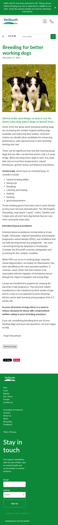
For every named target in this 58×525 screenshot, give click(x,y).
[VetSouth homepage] (22, 21)
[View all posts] (3, 36)
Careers (6, 413)
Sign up (14, 503)
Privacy (13, 432)
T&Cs (5, 432)
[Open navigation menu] (45, 21)
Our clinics (8, 396)
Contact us (8, 402)
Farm (5, 390)
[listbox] (14, 495)
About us (7, 416)
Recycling (7, 421)
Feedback (7, 424)
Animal (6, 490)
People (6, 399)
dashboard (24, 513)
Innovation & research (13, 410)
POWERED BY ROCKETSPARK (17, 521)
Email (5, 480)
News (5, 419)
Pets (5, 387)
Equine (6, 393)
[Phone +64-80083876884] (51, 21)
